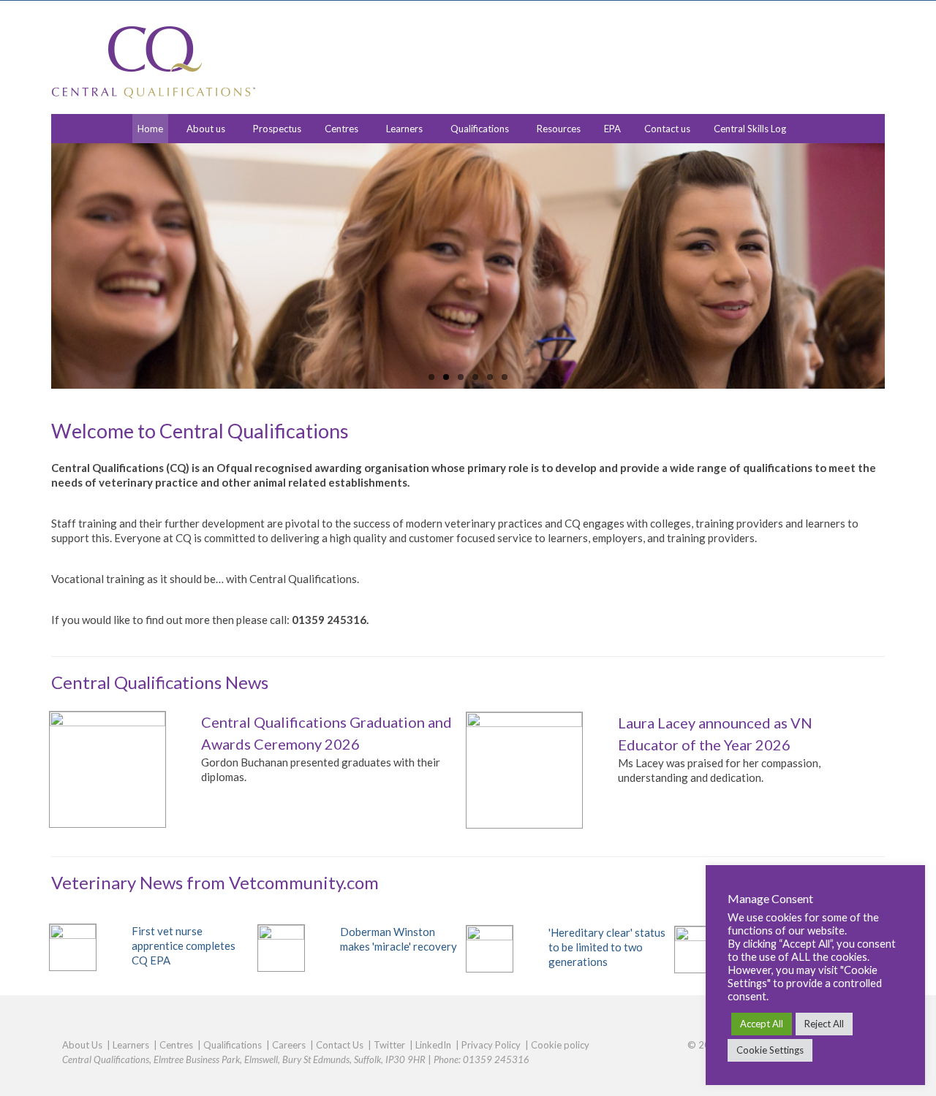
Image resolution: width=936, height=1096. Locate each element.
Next (897, 266)
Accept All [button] (761, 1024)
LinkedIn (433, 1045)
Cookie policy (560, 1045)
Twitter (389, 1045)
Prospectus (277, 128)
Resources (559, 128)
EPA (612, 128)
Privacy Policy (491, 1045)
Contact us (667, 128)
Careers (289, 1045)
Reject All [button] (824, 1024)
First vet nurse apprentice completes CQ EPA (183, 945)
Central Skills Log (750, 128)
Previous (38, 266)
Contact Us (339, 1045)
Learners (404, 128)
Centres (341, 128)
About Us (82, 1045)
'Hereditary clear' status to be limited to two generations (606, 947)
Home (150, 128)
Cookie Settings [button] (770, 1050)
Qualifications (479, 128)
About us (205, 128)
